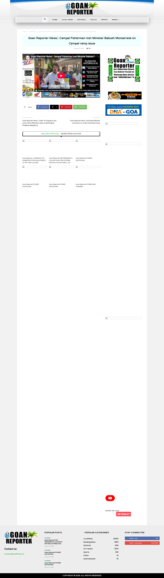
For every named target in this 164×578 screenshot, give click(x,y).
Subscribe (154, 543)
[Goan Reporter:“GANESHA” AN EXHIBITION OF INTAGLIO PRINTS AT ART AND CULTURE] (34, 148)
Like (157, 538)
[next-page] (27, 191)
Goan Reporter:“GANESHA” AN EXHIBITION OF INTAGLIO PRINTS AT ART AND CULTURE (34, 160)
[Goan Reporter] (82, 8)
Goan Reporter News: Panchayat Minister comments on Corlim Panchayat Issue (85, 122)
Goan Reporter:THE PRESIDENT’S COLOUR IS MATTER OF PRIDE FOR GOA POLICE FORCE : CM (60, 160)
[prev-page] (23, 191)
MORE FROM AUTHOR (71, 134)
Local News (32, 31)
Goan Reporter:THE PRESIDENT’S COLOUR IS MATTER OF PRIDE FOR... (53, 541)
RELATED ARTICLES (50, 134)
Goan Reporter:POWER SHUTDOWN (53, 553)
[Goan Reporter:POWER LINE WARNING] (88, 174)
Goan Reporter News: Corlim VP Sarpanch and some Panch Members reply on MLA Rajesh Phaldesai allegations (39, 123)
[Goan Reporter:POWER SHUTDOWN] (88, 148)
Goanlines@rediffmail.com (14, 554)
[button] (45, 19)
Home (24, 31)
